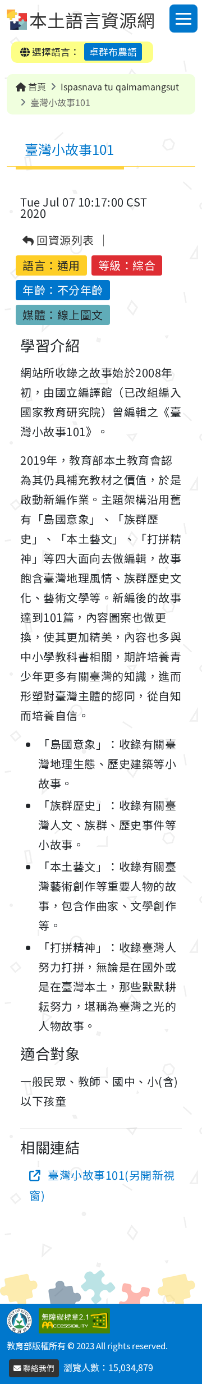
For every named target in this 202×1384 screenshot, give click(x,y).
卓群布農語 (113, 51)
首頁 (36, 86)
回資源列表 (64, 240)
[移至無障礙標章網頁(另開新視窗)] (76, 1319)
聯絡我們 (37, 1367)
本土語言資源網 (92, 20)
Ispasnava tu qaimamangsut (120, 86)
